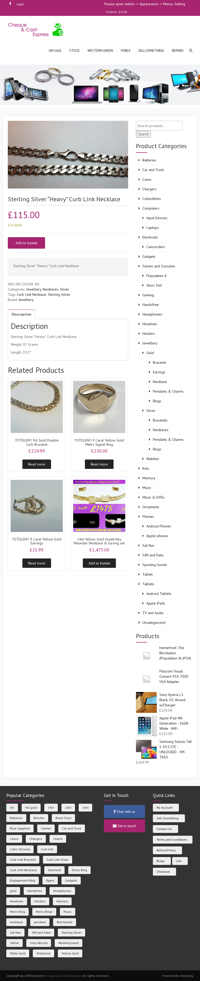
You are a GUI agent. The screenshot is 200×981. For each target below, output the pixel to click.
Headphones (152, 314)
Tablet (147, 574)
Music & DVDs (153, 497)
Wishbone (43, 953)
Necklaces (50, 289)
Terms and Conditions (172, 839)
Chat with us (125, 811)
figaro (50, 880)
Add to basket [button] (99, 563)
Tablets (148, 584)
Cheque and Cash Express (62, 976)
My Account (165, 807)
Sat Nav (148, 545)
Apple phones (157, 535)
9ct (12, 807)
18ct (68, 807)
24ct (85, 807)
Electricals (150, 237)
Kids (145, 468)
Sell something (151, 50)
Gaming (148, 295)
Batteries (149, 160)
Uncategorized (153, 622)
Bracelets (160, 420)
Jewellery (33, 289)
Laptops (152, 227)
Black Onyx (63, 818)
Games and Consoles (158, 266)
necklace (16, 922)
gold (13, 891)
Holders (148, 333)
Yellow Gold (70, 953)
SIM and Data (152, 555)
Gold (150, 352)
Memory (148, 478)
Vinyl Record (38, 943)
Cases (147, 179)
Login (20, 4)
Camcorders (155, 246)
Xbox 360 (154, 285)
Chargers (149, 189)
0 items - (116, 12)
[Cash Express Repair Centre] (36, 29)
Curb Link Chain (57, 859)
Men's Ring (17, 912)
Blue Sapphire (20, 828)
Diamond (54, 870)
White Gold (18, 953)
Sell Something (168, 818)
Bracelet (159, 362)
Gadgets (148, 256)
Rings (157, 401)
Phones (148, 516)
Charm (58, 839)
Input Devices (156, 218)
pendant (40, 922)
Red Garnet (64, 922)
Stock (74, 50)
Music (146, 487)
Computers (150, 208)
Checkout (163, 871)
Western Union (100, 50)
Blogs (161, 861)
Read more (36, 464)
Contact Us (164, 829)
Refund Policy (166, 850)
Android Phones (158, 526)
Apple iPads (155, 603)
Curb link (47, 849)
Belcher (39, 818)
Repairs (178, 50)
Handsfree (150, 304)
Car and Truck (153, 169)
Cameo (46, 828)
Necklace (160, 381)
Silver (64, 289)
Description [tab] (21, 314)
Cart (179, 861)
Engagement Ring (22, 880)
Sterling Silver (59, 294)
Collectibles (151, 198)
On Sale (55, 50)
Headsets (149, 324)
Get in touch (126, 825)
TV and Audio (153, 613)
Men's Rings (44, 912)
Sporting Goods (154, 564)
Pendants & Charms (168, 391)
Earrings (159, 372)
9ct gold (31, 807)
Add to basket (26, 243)
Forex (125, 50)
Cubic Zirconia (20, 849)
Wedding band (68, 943)
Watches (152, 458)
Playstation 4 (156, 275)
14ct (51, 807)
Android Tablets (158, 593)
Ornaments (150, 507)
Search (143, 134)
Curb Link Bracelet (23, 859)
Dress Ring (79, 870)
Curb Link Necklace (31, 294)
